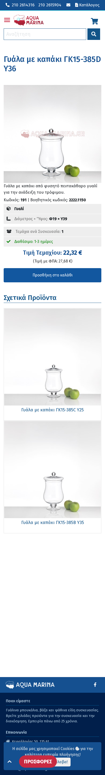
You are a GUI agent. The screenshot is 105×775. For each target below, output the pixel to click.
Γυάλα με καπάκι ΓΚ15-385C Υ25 (52, 410)
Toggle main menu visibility (7, 19)
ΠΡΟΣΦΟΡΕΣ (38, 761)
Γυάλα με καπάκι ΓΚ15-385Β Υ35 (52, 522)
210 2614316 (23, 5)
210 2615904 (49, 5)
